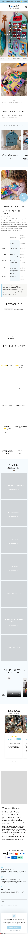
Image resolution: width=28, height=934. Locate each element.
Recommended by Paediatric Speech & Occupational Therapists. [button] (13, 122)
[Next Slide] (16, 706)
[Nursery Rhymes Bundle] (21, 384)
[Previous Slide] (12, 706)
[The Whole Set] (21, 448)
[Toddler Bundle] (7, 384)
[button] (8, 342)
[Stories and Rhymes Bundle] (21, 403)
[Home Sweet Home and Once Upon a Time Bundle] (7, 448)
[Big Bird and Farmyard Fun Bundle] (21, 424)
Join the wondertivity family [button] (9, 911)
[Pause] (9, 701)
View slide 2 (23, 54)
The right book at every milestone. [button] (12, 102)
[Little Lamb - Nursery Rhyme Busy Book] (11, 329)
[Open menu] (3, 7)
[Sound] (3, 701)
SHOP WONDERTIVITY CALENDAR (15, 41)
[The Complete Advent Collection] (7, 403)
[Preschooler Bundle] (21, 362)
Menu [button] (2, 907)
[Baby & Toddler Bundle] (7, 362)
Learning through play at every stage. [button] (13, 117)
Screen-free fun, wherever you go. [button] (12, 107)
